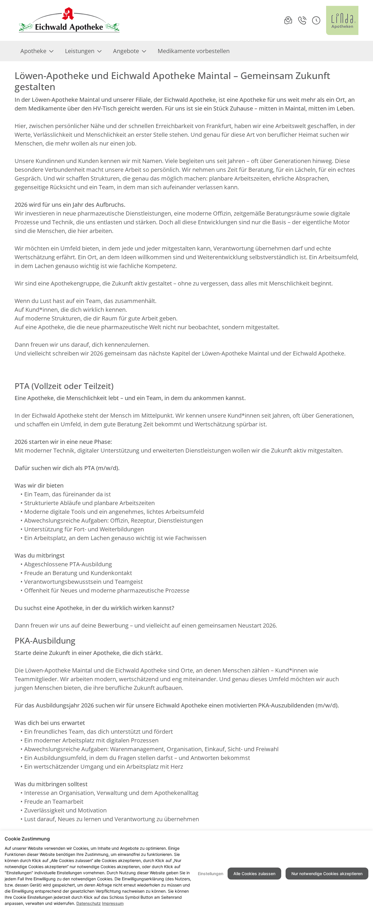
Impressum (113, 903)
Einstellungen (210, 873)
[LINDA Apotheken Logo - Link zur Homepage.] (342, 20)
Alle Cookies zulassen (254, 873)
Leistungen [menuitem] (79, 51)
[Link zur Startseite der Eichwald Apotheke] (68, 20)
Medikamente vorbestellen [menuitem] (194, 51)
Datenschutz (88, 903)
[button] (316, 20)
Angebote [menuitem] (126, 51)
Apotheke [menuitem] (33, 51)
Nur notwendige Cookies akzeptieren (327, 873)
